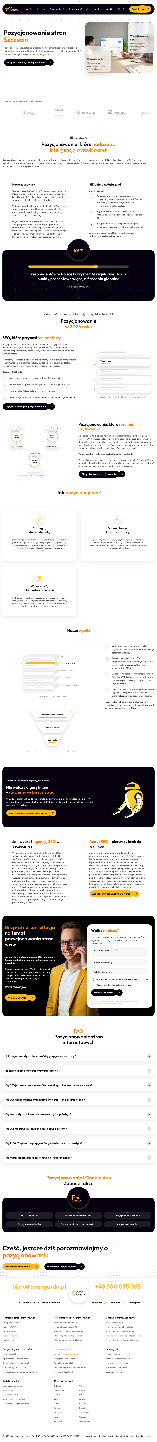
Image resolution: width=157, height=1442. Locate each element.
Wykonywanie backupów (116, 1367)
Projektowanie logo (114, 1322)
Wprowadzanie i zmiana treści (15, 1358)
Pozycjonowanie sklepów (65, 1358)
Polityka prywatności (145, 1436)
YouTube (115, 1302)
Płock (56, 1403)
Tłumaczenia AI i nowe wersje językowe (19, 1372)
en (124, 9)
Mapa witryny (90, 1436)
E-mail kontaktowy (103, 962)
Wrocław (58, 1421)
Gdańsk (57, 1386)
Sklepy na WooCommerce (65, 1322)
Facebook (97, 1302)
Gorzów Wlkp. (60, 1390)
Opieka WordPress (114, 1354)
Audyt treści (7, 1390)
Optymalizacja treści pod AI (14, 1367)
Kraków (57, 1394)
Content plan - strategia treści (15, 1363)
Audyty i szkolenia (11, 1381)
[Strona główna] (11, 9)
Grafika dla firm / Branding (120, 1317)
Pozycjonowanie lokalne (64, 1363)
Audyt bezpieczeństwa (12, 1386)
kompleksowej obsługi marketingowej (107, 883)
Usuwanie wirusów (114, 1372)
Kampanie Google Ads (63, 1372)
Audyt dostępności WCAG (13, 1399)
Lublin (82, 1394)
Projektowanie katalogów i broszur (121, 1331)
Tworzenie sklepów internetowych (72, 1317)
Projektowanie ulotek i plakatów (120, 1327)
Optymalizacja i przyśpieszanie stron (70, 1367)
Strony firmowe (9, 1331)
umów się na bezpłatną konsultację (29, 899)
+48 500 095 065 (118, 1286)
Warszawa (83, 1417)
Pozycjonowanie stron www (66, 1354)
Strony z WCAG (9, 1327)
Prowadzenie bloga (10, 1354)
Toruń (56, 1417)
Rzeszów (83, 1408)
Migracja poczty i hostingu (117, 1363)
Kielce (82, 1390)
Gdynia (82, 1386)
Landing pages (8, 1340)
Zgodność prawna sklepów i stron (68, 1331)
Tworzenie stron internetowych (18, 1317)
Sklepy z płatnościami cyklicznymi (68, 1340)
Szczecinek (84, 1412)
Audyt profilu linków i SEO (13, 1394)
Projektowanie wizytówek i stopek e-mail (123, 1335)
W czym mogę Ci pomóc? (106, 950)
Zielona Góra (85, 1421)
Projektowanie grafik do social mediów (122, 1340)
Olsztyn (82, 1399)
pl (119, 9)
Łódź (56, 1399)
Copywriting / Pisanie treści (17, 1349)
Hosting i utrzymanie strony (118, 1358)
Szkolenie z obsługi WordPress (15, 1403)
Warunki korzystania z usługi (113, 1003)
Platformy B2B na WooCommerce (69, 1335)
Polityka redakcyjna (124, 1436)
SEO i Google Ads (63, 1349)
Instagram (134, 1302)
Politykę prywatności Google (129, 1001)
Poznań (82, 1403)
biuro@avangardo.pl (39, 1286)
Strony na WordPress (11, 1322)
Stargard (58, 1412)
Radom (57, 1408)
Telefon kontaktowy (103, 971)
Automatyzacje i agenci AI (65, 1327)
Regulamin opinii (106, 1436)
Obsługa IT (112, 1349)
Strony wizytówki (9, 1335)
